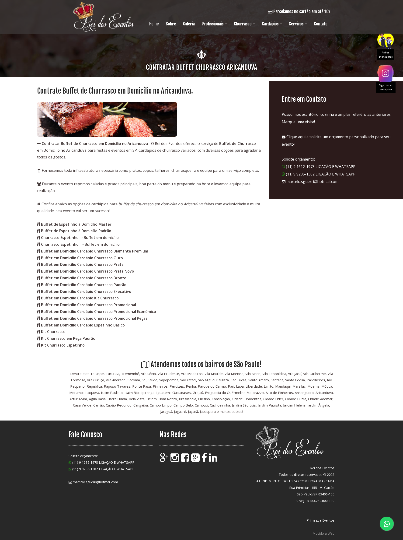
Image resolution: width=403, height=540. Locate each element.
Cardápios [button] (271, 23)
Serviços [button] (297, 23)
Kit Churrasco (53, 331)
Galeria (189, 23)
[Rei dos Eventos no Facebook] (185, 459)
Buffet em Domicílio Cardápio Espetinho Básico (83, 325)
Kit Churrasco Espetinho (63, 345)
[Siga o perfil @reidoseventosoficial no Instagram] (385, 72)
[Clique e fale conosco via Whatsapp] (387, 524)
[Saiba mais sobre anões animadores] (385, 40)
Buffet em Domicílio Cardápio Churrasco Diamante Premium (94, 251)
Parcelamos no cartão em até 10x (301, 11)
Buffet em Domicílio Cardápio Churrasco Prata (82, 264)
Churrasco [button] (243, 23)
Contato (320, 23)
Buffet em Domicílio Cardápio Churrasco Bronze (83, 278)
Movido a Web (323, 533)
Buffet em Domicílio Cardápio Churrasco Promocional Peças (94, 318)
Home (154, 23)
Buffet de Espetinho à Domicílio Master (76, 224)
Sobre (171, 23)
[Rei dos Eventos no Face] (205, 459)
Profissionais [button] (213, 23)
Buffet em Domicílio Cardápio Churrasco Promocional (88, 304)
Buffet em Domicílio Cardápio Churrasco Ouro (82, 257)
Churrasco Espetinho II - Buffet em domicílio (80, 244)
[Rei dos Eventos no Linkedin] (213, 459)
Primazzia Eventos (320, 520)
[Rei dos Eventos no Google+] (196, 459)
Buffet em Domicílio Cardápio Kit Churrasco (80, 298)
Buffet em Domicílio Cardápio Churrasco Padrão (83, 284)
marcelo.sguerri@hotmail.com (312, 181)
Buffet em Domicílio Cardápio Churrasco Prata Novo (87, 271)
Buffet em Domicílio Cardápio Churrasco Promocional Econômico (98, 311)
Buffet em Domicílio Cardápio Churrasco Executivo (86, 291)
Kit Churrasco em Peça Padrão (68, 338)
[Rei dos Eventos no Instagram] (175, 459)
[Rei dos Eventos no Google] (165, 459)
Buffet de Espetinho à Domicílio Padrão (76, 230)
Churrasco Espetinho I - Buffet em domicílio (80, 237)
